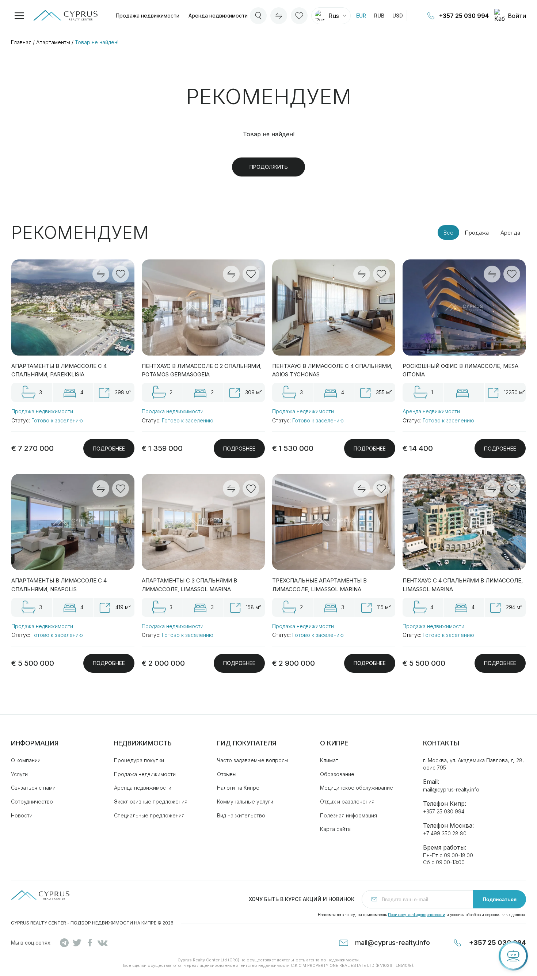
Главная (21, 42)
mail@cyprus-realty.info (451, 789)
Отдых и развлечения (347, 801)
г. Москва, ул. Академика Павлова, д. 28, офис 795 (473, 764)
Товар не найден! (96, 42)
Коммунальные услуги (245, 801)
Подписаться (500, 899)
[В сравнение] (100, 274)
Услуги (19, 774)
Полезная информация (348, 815)
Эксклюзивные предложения (150, 801)
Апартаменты (53, 42)
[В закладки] (120, 274)
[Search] (258, 15)
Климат (329, 760)
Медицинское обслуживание (356, 788)
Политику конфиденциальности (416, 914)
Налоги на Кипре (238, 788)
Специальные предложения (149, 815)
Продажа (147, 15)
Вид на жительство (241, 815)
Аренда (218, 15)
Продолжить (269, 167)
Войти (517, 15)
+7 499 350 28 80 (444, 833)
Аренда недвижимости (431, 411)
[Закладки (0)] (299, 15)
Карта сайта (335, 829)
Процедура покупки (139, 760)
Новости (22, 815)
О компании (26, 760)
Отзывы (226, 774)
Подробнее (109, 448)
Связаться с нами (33, 788)
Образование (337, 774)
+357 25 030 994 (464, 15)
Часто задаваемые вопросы (252, 760)
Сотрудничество (32, 801)
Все (448, 232)
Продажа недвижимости (42, 411)
